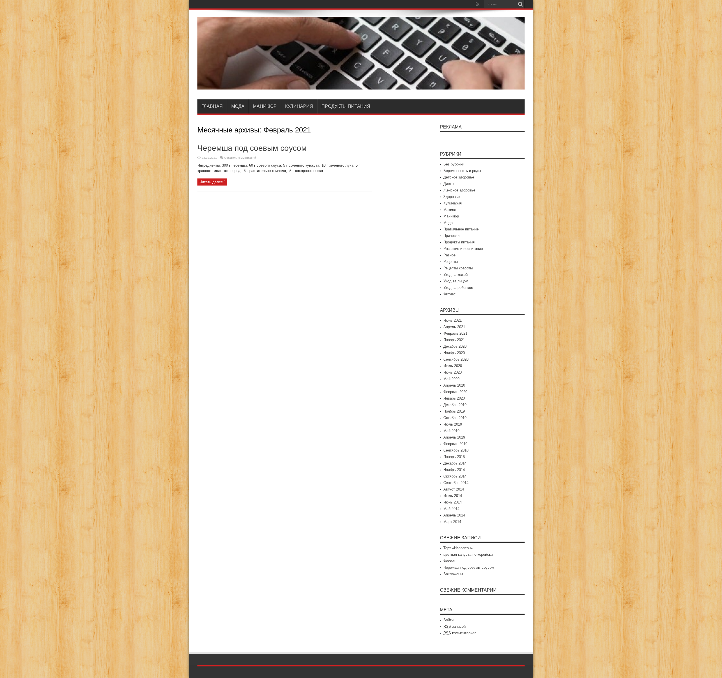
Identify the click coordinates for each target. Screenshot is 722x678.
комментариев (459, 633)
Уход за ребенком (458, 287)
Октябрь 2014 (454, 476)
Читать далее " (212, 182)
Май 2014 (451, 509)
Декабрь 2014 (454, 463)
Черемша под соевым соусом (252, 148)
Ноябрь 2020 (454, 353)
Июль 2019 (452, 424)
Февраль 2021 (455, 333)
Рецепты (450, 262)
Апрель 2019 (454, 437)
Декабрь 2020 (454, 346)
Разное (449, 255)
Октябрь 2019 (454, 418)
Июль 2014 (452, 496)
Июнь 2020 (452, 372)
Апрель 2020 (454, 385)
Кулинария (299, 106)
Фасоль (449, 561)
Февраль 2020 (455, 392)
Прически (451, 236)
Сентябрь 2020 (455, 359)
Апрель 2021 (454, 327)
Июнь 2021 (452, 320)
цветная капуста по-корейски (468, 554)
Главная (212, 106)
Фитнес (449, 294)
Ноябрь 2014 (454, 470)
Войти (448, 620)
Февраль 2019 (455, 444)
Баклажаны (453, 574)
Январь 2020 (454, 398)
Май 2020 (451, 379)
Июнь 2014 (452, 502)
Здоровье (451, 197)
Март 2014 (452, 522)
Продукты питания (346, 106)
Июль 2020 (452, 366)
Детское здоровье (458, 177)
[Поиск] (520, 4)
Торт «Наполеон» (458, 548)
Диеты (448, 184)
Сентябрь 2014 (455, 483)
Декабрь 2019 (454, 405)
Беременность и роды (462, 171)
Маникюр (265, 106)
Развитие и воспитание (463, 249)
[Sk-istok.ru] (361, 85)
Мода (238, 106)
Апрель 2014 (454, 515)
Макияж (450, 210)
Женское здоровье (459, 190)
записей (454, 626)
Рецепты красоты (458, 268)
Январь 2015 (454, 457)
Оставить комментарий (240, 157)
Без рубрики (453, 164)
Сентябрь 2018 (455, 450)
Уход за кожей (455, 274)
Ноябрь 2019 (454, 411)
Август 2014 (453, 489)
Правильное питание (461, 229)
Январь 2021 (454, 340)
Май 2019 (451, 431)
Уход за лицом (455, 281)
